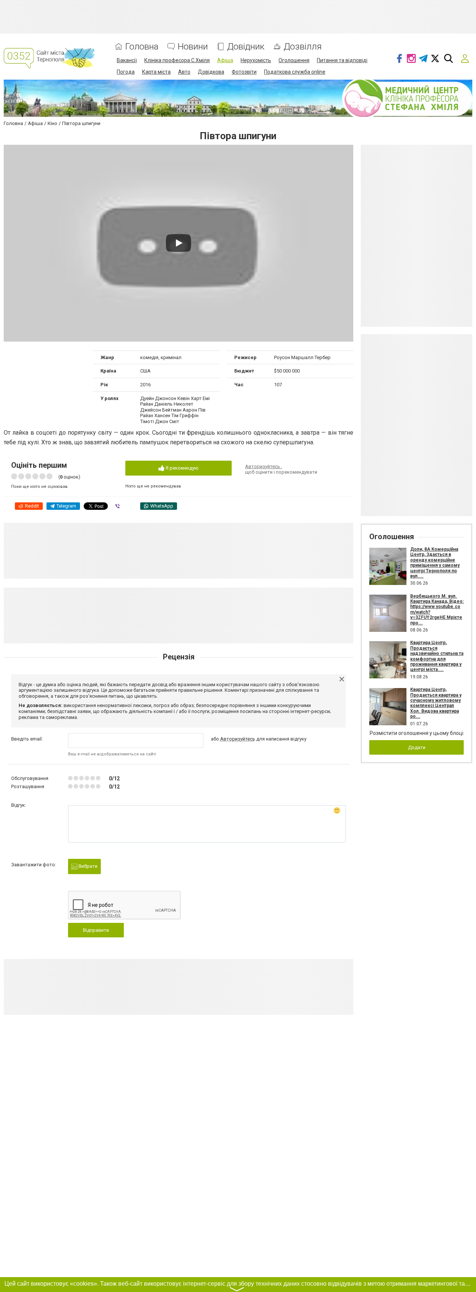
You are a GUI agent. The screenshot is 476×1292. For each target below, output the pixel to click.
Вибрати (87, 866)
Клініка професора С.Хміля (177, 60)
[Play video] (178, 243)
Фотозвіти (244, 72)
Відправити (96, 930)
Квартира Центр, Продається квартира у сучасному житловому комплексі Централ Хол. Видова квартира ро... (435, 703)
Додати (416, 747)
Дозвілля (303, 47)
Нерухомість (256, 60)
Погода (126, 72)
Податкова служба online (294, 72)
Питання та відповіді (342, 60)
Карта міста (156, 72)
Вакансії (127, 60)
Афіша (225, 60)
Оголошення (294, 60)
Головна (141, 47)
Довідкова (211, 72)
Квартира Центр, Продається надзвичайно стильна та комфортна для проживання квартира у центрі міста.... (436, 656)
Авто (184, 72)
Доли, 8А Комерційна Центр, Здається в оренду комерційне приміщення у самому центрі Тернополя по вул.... (435, 563)
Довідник (245, 47)
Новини (193, 47)
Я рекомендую (181, 468)
